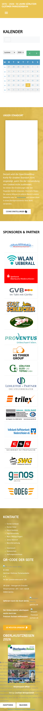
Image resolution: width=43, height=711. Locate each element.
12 (18, 76)
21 (28, 80)
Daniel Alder (12, 527)
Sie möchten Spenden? (15, 628)
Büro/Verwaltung (13, 543)
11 (13, 76)
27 (9, 67)
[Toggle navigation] (7, 39)
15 (32, 76)
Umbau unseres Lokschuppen (17, 610)
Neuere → (36, 53)
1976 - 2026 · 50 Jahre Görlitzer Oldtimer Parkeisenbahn (19, 5)
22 (32, 80)
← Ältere (29, 53)
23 (37, 80)
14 (28, 76)
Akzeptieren (8, 705)
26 (18, 85)
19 (18, 80)
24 (9, 85)
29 (18, 67)
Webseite (21, 246)
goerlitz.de (34, 605)
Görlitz (26, 601)
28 (13, 67)
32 (5, 72)
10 (9, 76)
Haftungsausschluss (14, 554)
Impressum (21, 197)
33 (5, 76)
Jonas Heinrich (12, 540)
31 (5, 67)
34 (5, 81)
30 (23, 67)
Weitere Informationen (16, 709)
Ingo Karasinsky (13, 533)
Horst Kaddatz (12, 530)
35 (5, 85)
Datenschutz (11, 551)
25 (13, 85)
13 (23, 76)
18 (13, 80)
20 (23, 80)
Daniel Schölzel (13, 524)
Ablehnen (23, 705)
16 (37, 76)
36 (5, 90)
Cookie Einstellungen (15, 212)
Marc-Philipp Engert (14, 537)
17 (9, 80)
